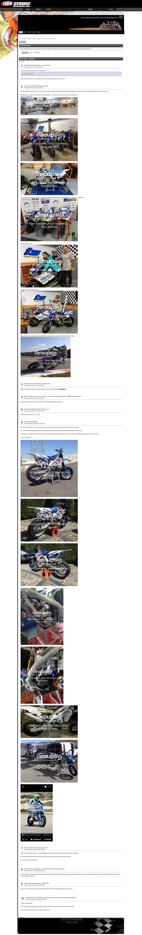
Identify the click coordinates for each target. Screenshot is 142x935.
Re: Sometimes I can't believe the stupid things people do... (48, 869)
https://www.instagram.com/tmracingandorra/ (64, 95)
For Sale (69, 9)
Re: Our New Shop (44, 65)
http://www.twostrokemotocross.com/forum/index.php (35, 910)
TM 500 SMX (33, 422)
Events (100, 9)
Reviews (59, 9)
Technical (27, 869)
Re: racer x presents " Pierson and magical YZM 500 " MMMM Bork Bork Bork (58, 396)
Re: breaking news (44, 383)
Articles (38, 9)
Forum (111, 9)
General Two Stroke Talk (31, 65)
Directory (80, 9)
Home (28, 9)
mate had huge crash (41, 848)
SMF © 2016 (71, 919)
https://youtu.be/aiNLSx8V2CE (29, 860)
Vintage (90, 9)
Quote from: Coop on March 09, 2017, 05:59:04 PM (33, 70)
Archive (48, 9)
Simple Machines (78, 919)
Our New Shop (43, 86)
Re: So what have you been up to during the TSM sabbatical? (58, 897)
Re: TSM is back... (44, 409)
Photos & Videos (29, 396)
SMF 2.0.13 (64, 919)
